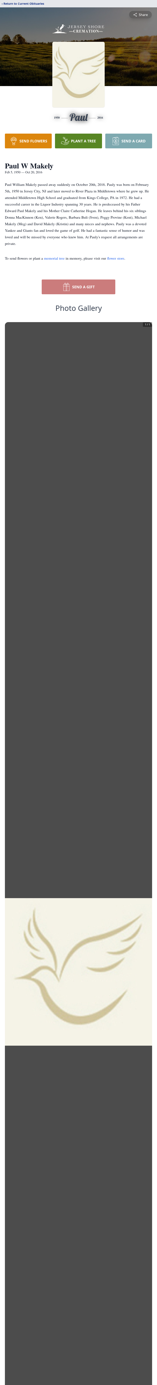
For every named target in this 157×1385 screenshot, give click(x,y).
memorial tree (54, 258)
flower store (115, 258)
